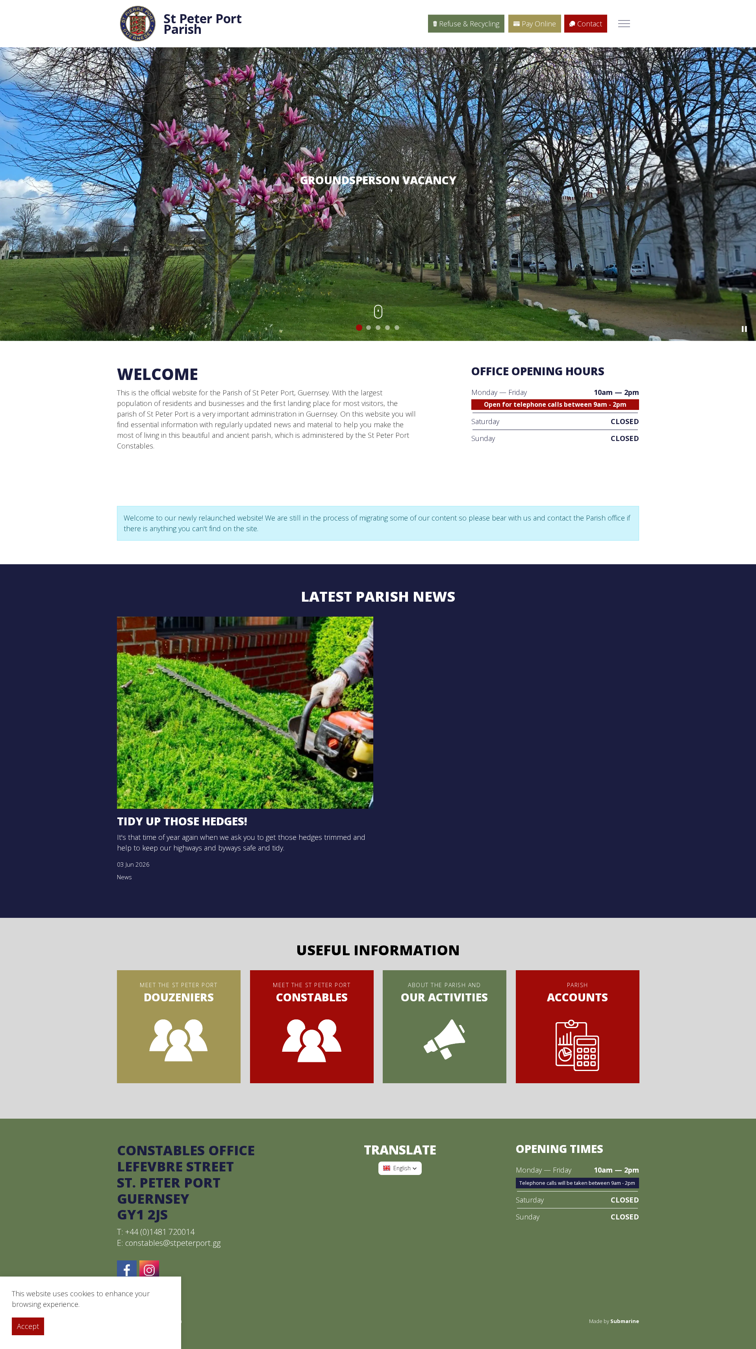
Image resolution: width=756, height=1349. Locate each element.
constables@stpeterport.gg (172, 1244)
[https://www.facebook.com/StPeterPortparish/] (127, 1271)
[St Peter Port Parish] (138, 23)
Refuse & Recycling (469, 23)
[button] (400, 1169)
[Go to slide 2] (368, 328)
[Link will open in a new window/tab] (149, 1271)
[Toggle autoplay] (744, 330)
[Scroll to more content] (378, 315)
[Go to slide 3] (378, 328)
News (124, 878)
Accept (28, 1326)
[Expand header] (624, 23)
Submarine (624, 1322)
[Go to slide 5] (397, 328)
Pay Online (539, 23)
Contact (589, 23)
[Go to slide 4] (387, 328)
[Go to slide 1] (359, 329)
